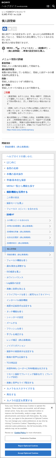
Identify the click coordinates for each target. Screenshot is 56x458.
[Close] (52, 408)
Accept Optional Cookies (28, 453)
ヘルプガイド (15, 6)
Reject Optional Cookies (28, 446)
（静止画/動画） (17, 147)
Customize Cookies (28, 438)
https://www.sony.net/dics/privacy (20, 130)
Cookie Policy (20, 433)
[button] (53, 6)
